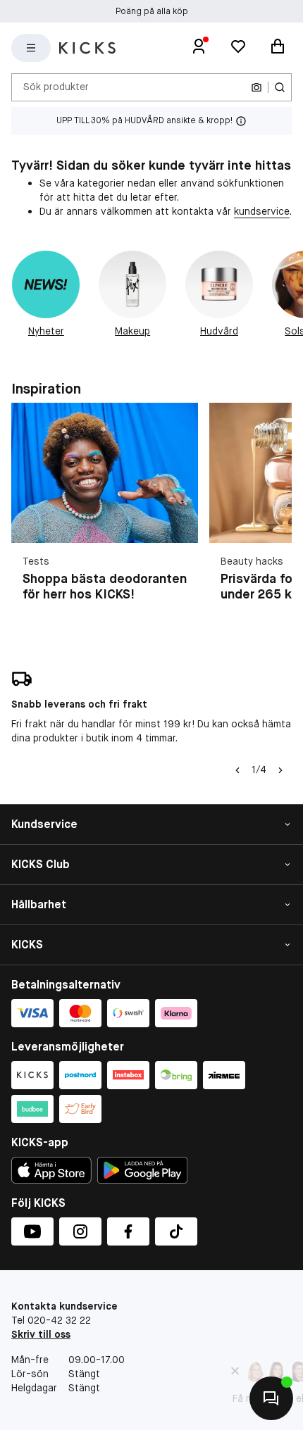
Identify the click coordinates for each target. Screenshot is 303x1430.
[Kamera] (256, 87)
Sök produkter (56, 86)
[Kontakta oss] (271, 1398)
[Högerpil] (280, 770)
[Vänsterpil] (237, 770)
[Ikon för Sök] (279, 87)
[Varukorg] (278, 48)
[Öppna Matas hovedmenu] (31, 48)
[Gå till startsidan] (87, 48)
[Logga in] (199, 48)
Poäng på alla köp (152, 11)
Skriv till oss (40, 1334)
